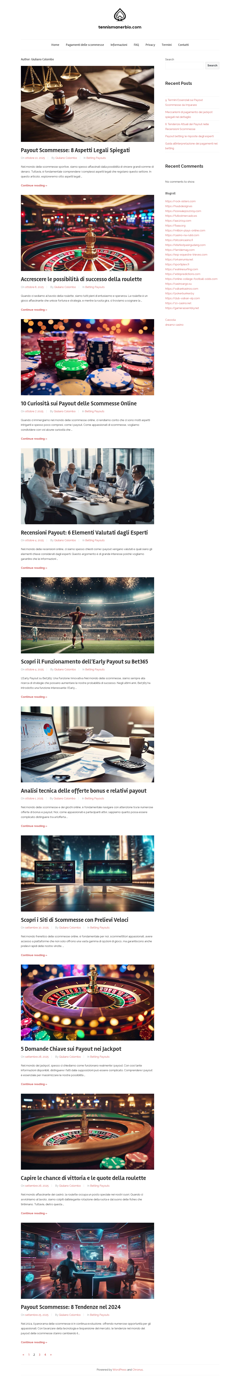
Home (55, 45)
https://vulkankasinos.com (181, 288)
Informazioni (119, 45)
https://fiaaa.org (175, 225)
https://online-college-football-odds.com (191, 278)
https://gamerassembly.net (182, 308)
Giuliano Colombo (66, 157)
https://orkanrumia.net (179, 259)
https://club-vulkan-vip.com (182, 298)
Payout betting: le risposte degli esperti (189, 136)
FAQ (136, 45)
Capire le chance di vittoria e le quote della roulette (83, 1178)
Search (169, 59)
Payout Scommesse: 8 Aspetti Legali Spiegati (75, 150)
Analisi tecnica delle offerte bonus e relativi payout (83, 790)
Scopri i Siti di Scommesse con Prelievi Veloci (74, 920)
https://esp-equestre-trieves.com (186, 254)
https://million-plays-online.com (185, 230)
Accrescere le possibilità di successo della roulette (81, 279)
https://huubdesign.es (178, 206)
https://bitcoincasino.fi (179, 240)
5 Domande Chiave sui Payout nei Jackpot (71, 1049)
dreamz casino (174, 324)
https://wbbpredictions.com (182, 274)
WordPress (119, 1369)
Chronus (137, 1369)
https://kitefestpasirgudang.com (185, 245)
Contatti (183, 45)
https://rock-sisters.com (180, 201)
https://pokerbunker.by (179, 293)
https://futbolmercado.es (181, 215)
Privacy (150, 45)
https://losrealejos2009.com (183, 211)
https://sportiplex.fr (177, 264)
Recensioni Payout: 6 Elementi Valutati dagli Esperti (84, 532)
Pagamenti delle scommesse (85, 45)
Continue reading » (34, 185)
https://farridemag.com (180, 249)
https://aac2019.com (178, 220)
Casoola (170, 319)
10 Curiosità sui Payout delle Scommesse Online (79, 403)
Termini (167, 45)
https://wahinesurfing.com (181, 269)
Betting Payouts (96, 157)
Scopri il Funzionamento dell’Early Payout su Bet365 (84, 661)
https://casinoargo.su (178, 283)
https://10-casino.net (178, 303)
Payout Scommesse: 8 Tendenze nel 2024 (71, 1307)
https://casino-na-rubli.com (182, 235)
